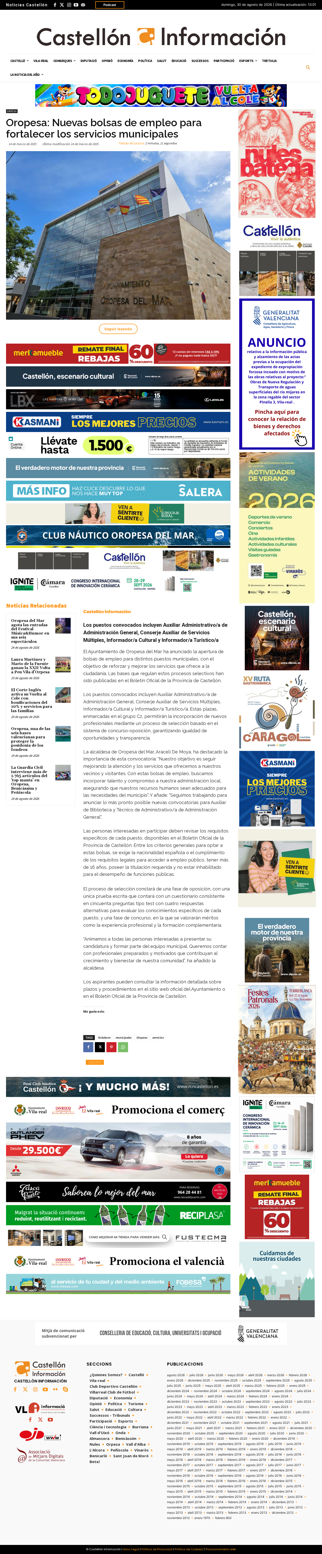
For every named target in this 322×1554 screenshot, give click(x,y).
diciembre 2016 (281, 1470)
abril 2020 (195, 1438)
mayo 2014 (175, 1502)
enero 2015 (258, 1491)
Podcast (109, 5)
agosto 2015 (254, 1486)
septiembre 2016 (229, 1475)
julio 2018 (275, 1454)
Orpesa (12, 111)
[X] (100, 1047)
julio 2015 (275, 1486)
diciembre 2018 (281, 1449)
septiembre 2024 (258, 1391)
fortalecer (104, 1037)
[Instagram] (69, 5)
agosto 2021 (281, 1422)
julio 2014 (276, 1496)
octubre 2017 (203, 1465)
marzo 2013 (215, 1512)
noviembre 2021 (204, 1422)
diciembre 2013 (283, 1502)
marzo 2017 (214, 1470)
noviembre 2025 (226, 1380)
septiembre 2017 (229, 1465)
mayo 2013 (175, 1512)
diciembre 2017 (281, 1459)
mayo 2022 (195, 1417)
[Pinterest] (111, 1047)
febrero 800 (223, 1517)
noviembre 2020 (178, 1433)
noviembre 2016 (178, 1475)
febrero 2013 (237, 1512)
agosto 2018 (254, 1454)
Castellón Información (107, 611)
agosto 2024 (283, 1391)
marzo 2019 (214, 1449)
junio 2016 (294, 1475)
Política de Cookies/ (189, 1549)
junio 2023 (174, 1406)
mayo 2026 (236, 1375)
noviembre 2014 (178, 1496)
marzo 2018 (214, 1459)
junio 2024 (174, 1396)
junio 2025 (193, 1385)
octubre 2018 (203, 1454)
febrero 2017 (236, 1470)
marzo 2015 (214, 1491)
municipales (123, 1037)
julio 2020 (277, 1433)
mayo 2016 (175, 1480)
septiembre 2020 (231, 1433)
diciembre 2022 (178, 1412)
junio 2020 (296, 1433)
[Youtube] (76, 5)
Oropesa (141, 1037)
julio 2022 (303, 1412)
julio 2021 (301, 1422)
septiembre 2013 (230, 1507)
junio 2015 (294, 1486)
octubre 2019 (203, 1443)
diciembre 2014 (282, 1491)
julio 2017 (275, 1465)
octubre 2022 (230, 1412)
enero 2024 (280, 1396)
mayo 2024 (195, 1396)
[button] (308, 68)
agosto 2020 (256, 1433)
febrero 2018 (236, 1459)
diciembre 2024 (178, 1391)
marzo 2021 (233, 1428)
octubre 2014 (204, 1496)
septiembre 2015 (229, 1486)
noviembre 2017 (178, 1465)
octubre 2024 (231, 1391)
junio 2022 (174, 1417)
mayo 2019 (175, 1449)
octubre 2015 (203, 1486)
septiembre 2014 (230, 1496)
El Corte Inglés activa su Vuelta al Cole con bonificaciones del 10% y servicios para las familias (31, 700)
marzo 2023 (235, 1406)
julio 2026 (196, 1375)
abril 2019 (194, 1449)
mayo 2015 (175, 1491)
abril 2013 (195, 1512)
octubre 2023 (231, 1401)
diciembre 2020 (301, 1428)
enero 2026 (175, 1380)
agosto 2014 (255, 1496)
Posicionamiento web (221, 1549)
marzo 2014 (215, 1502)
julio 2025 (174, 1385)
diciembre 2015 (281, 1480)
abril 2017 (194, 1470)
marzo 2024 (235, 1396)
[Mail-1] (83, 5)
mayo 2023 (195, 1406)
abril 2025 (233, 1385)
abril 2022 (214, 1417)
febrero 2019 (236, 1449)
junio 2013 (295, 1507)
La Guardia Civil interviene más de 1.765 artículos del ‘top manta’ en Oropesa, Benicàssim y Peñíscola (29, 780)
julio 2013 (276, 1507)
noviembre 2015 (178, 1486)
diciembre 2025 (199, 1380)
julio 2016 (275, 1475)
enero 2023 (280, 1406)
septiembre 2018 (229, 1454)
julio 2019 (275, 1443)
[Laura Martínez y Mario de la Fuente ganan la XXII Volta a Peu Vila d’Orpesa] (63, 664)
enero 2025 (297, 1385)
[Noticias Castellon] (161, 36)
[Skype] (65, 1390)
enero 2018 (258, 1459)
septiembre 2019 (229, 1443)
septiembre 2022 (257, 1412)
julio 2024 (304, 1391)
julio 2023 (304, 1401)
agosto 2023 (283, 1401)
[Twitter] (62, 5)
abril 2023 (215, 1406)
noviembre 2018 (178, 1454)
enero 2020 (260, 1438)
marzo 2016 (214, 1480)
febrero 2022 (257, 1417)
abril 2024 (215, 1396)
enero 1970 (202, 1517)
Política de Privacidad (157, 1549)
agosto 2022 (282, 1412)
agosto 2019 (254, 1443)
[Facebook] (55, 5)
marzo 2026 (275, 1375)
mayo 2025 (213, 1385)
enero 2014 (259, 1502)
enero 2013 (259, 1512)
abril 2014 (195, 1502)
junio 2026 (215, 1375)
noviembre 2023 (205, 1401)
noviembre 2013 (178, 1507)
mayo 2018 (175, 1459)
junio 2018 (294, 1454)
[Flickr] (55, 1390)
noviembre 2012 (178, 1517)
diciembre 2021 (178, 1422)
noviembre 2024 (205, 1391)
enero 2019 (258, 1449)
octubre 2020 (204, 1433)
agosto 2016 (254, 1475)
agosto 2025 (303, 1380)
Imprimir (94, 1062)
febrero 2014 (237, 1502)
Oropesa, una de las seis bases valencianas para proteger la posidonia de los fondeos (30, 739)
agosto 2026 (176, 1375)
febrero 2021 (256, 1428)
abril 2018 (194, 1459)
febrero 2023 (258, 1406)
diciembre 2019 (284, 1438)
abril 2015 (194, 1491)
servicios (158, 1037)
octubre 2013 (204, 1507)
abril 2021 (214, 1428)
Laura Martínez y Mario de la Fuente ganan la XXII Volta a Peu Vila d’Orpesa (30, 666)
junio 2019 (294, 1443)
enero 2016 (258, 1480)
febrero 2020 (238, 1438)
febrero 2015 (236, 1491)
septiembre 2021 (256, 1422)
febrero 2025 (275, 1385)
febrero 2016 (236, 1480)
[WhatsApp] (123, 1047)
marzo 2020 (215, 1438)
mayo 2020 (175, 1438)
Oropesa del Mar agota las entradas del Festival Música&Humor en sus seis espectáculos (30, 631)
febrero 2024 (258, 1396)
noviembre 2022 (205, 1412)
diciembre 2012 (283, 1512)
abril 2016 (194, 1480)
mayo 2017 (175, 1470)
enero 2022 (279, 1417)
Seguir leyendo (118, 329)
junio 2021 (174, 1428)
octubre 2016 (203, 1475)
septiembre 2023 (258, 1401)
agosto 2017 (254, 1465)
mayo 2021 (194, 1428)
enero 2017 (258, 1470)
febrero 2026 (298, 1375)
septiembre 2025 (278, 1380)
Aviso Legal (131, 1549)
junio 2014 (295, 1496)
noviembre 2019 (178, 1443)
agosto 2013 (255, 1507)
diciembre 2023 (178, 1401)
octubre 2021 (230, 1422)
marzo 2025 (253, 1385)
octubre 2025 (251, 1380)
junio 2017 (294, 1465)
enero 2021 (277, 1428)
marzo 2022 (234, 1417)
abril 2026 (255, 1375)
